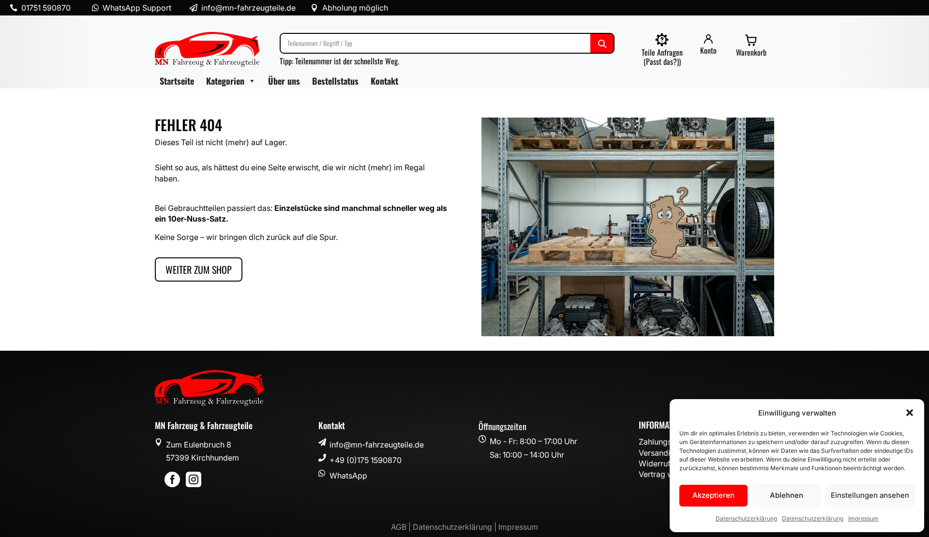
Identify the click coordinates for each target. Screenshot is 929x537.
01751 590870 (46, 8)
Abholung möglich (355, 8)
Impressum (863, 518)
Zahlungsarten (664, 442)
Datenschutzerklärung (746, 518)
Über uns (284, 81)
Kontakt (384, 81)
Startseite (177, 81)
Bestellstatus (335, 81)
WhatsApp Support (137, 8)
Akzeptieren (713, 495)
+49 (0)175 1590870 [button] (366, 460)
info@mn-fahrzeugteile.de (377, 444)
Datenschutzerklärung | (455, 527)
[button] (909, 413)
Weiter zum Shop (198, 269)
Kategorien (225, 81)
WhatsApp (348, 475)
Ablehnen (786, 495)
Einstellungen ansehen (870, 495)
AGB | (402, 527)
